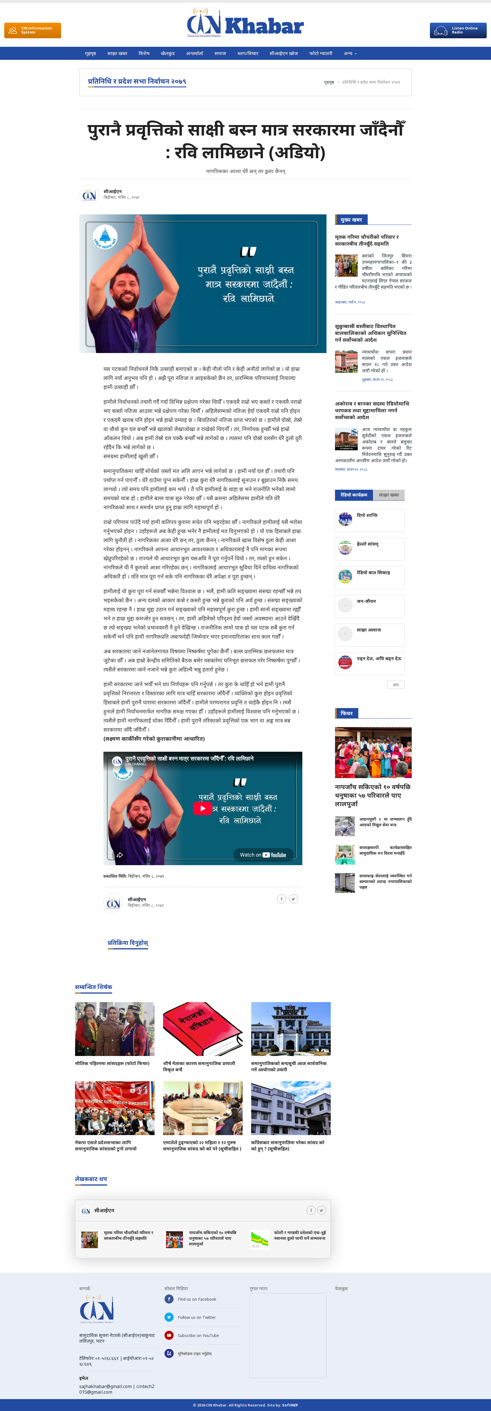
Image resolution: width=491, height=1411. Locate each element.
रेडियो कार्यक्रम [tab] (354, 495)
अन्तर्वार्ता (194, 53)
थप (396, 685)
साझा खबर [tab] (389, 495)
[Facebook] (281, 898)
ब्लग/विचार (248, 53)
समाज (220, 53)
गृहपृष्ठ (90, 53)
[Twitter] (293, 898)
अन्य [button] (348, 53)
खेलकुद (168, 53)
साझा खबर (117, 53)
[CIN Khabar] (245, 22)
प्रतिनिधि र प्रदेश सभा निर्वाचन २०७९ (371, 82)
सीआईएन (113, 191)
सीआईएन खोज (284, 53)
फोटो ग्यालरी (320, 53)
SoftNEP (290, 1405)
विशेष (144, 53)
